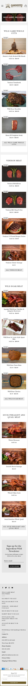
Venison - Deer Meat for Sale (10, 607)
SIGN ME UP (14, 682)
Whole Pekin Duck (14, 493)
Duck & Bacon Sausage (14, 466)
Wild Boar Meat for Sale (10, 602)
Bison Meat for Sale (10, 611)
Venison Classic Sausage (14, 263)
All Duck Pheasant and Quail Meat (14, 527)
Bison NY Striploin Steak (14, 135)
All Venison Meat (14, 270)
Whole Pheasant (14, 440)
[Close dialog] (27, 671)
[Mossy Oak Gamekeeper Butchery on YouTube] (12, 588)
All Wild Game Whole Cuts (14, 143)
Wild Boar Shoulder (14, 109)
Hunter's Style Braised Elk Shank (14, 56)
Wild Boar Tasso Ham (14, 365)
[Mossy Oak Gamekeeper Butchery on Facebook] (3, 588)
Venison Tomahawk (14, 82)
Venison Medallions (14, 183)
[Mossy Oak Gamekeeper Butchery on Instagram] (9, 588)
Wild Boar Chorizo (14, 391)
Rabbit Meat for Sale (10, 614)
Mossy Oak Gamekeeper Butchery (16, 630)
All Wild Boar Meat (14, 399)
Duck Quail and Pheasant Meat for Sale (10, 618)
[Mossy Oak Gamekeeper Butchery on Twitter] (6, 588)
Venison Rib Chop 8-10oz (14, 210)
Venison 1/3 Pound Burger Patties (14, 236)
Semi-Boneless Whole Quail (14, 519)
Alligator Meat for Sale (10, 624)
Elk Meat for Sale (9, 598)
